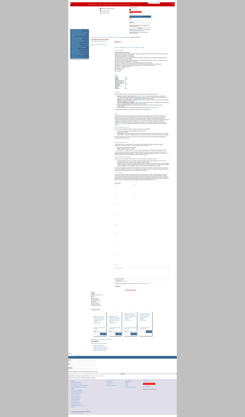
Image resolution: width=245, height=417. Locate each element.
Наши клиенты (110, 382)
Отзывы (142, 47)
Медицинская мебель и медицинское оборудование (79, 48)
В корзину (103, 333)
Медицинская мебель (75, 399)
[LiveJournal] (97, 341)
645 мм (126, 78)
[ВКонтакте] (92, 341)
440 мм (126, 79)
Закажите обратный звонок (123, 104)
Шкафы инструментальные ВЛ (99, 350)
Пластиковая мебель (76, 51)
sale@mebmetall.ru (141, 96)
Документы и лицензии (111, 385)
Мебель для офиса (75, 42)
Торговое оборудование (76, 53)
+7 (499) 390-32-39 (138, 102)
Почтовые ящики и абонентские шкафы (79, 385)
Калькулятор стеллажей (130, 387)
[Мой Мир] (96, 341)
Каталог (100, 4)
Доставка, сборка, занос (76, 57)
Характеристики (123, 47)
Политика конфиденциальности (77, 412)
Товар (69, 359)
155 (125, 80)
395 (125, 83)
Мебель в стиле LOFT (76, 44)
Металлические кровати (76, 45)
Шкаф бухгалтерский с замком (99, 346)
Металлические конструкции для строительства (78, 56)
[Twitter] (93, 341)
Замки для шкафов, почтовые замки (101, 347)
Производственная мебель (77, 39)
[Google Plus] (98, 341)
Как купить (129, 47)
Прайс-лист (112, 4)
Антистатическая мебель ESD (77, 41)
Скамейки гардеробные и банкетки (78, 34)
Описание (117, 47)
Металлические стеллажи (77, 31)
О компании (106, 4)
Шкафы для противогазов (98, 345)
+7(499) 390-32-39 (133, 7)
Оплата (133, 47)
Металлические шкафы (76, 29)
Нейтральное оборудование (77, 37)
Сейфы (73, 36)
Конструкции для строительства (77, 405)
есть (125, 85)
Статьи (118, 4)
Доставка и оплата (93, 4)
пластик (126, 84)
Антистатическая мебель (76, 393)
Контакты (128, 4)
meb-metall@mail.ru (135, 9)
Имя (130, 18)
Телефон (131, 22)
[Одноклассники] (94, 341)
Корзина (123, 4)
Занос (126, 385)
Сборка (126, 383)
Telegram (156, 107)
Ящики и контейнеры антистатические (104, 339)
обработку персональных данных (136, 30)
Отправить (117, 286)
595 (125, 81)
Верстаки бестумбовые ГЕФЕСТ (100, 349)
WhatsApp (152, 107)
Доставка (138, 47)
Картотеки (73, 406)
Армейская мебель (75, 50)
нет (125, 87)
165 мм (126, 76)
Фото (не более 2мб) (119, 278)
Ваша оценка (118, 183)
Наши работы (109, 383)
